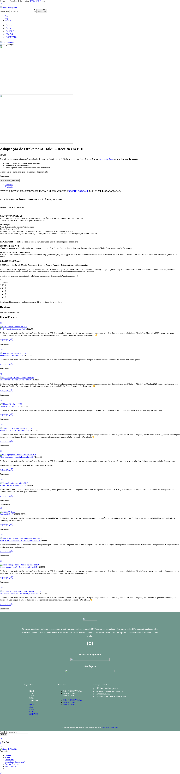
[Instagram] (90, 643)
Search (40, 11)
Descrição (9, 185)
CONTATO (12, 37)
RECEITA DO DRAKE (78, 191)
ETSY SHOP (35, 1)
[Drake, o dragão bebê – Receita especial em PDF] (90, 565)
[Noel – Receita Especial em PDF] (90, 327)
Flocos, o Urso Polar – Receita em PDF (15, 430)
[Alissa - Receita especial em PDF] (90, 483)
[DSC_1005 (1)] (36, 143)
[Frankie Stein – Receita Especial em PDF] (90, 378)
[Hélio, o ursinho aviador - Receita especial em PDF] (90, 538)
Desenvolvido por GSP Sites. (110, 727)
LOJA (9, 28)
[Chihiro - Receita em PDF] (90, 404)
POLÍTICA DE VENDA (72, 691)
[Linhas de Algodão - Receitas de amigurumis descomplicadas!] (8, 7)
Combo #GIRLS (6, 514)
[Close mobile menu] (1, 747)
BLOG (10, 34)
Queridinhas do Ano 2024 (15, 762)
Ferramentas (9, 760)
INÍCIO (10, 25)
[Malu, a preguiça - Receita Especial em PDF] (90, 455)
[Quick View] (1, 324)
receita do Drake (107, 159)
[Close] (1, 742)
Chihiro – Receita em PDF (10, 406)
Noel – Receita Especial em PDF (13, 329)
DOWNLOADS (69, 696)
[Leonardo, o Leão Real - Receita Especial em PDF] (90, 591)
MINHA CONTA (69, 693)
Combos (8, 755)
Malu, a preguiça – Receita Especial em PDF (17, 457)
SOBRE (10, 31)
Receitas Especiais (12, 764)
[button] (6, 340)
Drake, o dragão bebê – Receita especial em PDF (19, 567)
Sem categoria (10, 766)
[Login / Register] (6, 17)
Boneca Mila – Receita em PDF (12, 355)
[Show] (1, 4)
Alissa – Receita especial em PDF (13, 485)
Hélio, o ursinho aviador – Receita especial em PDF (20, 540)
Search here (5, 11)
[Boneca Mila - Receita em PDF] (90, 353)
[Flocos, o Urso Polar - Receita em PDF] (90, 428)
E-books (8, 757)
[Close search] (2, 740)
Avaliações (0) (10, 187)
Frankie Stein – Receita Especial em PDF (16, 380)
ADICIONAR (5, 180)
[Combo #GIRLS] (90, 512)
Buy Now (15, 180)
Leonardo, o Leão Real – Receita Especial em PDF (20, 593)
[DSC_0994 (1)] (6, 42)
